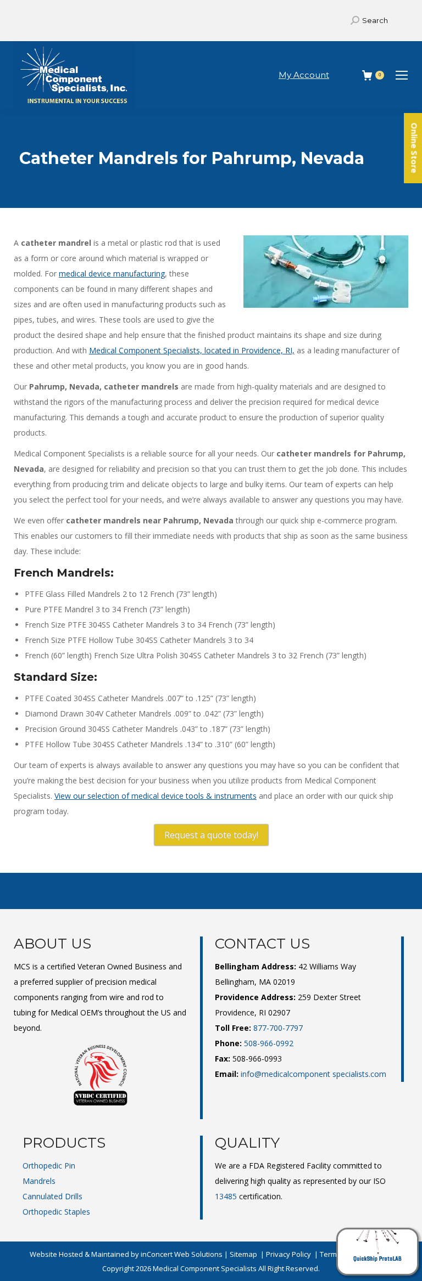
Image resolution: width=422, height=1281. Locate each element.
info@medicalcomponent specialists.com (313, 1074)
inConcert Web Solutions (182, 1254)
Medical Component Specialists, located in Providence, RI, (192, 350)
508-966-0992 (268, 1043)
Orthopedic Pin (49, 1165)
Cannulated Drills (52, 1196)
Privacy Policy (288, 1254)
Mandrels (39, 1181)
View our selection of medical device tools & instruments (155, 796)
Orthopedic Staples (56, 1211)
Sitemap (243, 1254)
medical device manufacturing (112, 273)
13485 (226, 1196)
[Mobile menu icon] (401, 75)
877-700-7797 (278, 1028)
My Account (304, 75)
